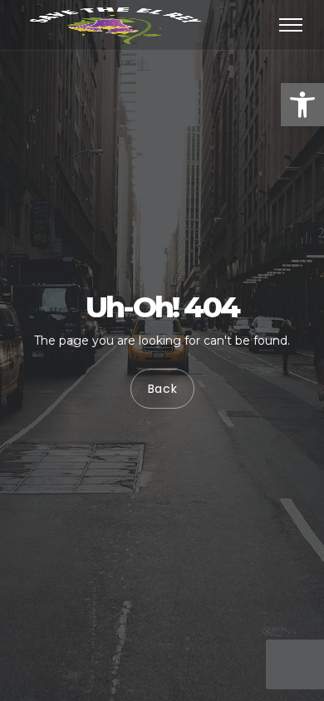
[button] (302, 104)
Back (162, 388)
